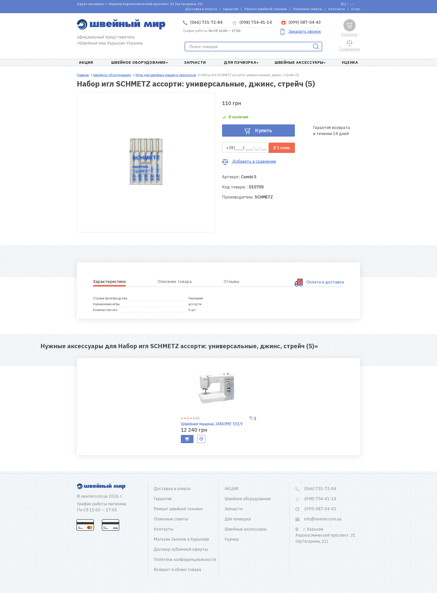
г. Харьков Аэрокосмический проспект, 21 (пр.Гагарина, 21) (325, 535)
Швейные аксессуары (299, 62)
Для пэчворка (240, 62)
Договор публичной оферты (181, 549)
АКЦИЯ (86, 62)
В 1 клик (281, 147)
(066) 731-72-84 (206, 22)
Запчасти (195, 62)
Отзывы (231, 281)
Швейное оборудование (138, 62)
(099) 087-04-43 (304, 22)
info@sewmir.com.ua (322, 518)
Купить (263, 130)
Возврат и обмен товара (177, 569)
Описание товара (175, 281)
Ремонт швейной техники (266, 9)
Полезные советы (307, 9)
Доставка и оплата (201, 9)
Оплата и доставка (325, 281)
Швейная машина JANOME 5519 (212, 423)
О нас (355, 9)
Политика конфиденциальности (185, 559)
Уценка (350, 62)
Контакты (336, 9)
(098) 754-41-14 (255, 22)
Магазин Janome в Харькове (181, 539)
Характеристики (109, 281)
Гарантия (230, 9)
